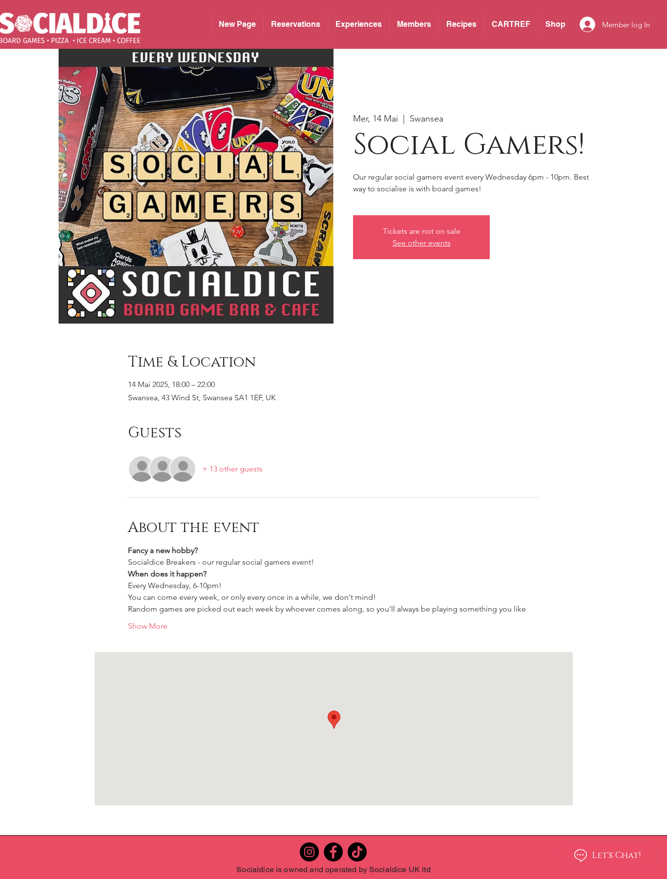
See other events (422, 242)
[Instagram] (309, 851)
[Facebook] (333, 851)
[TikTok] (357, 851)
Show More (147, 626)
